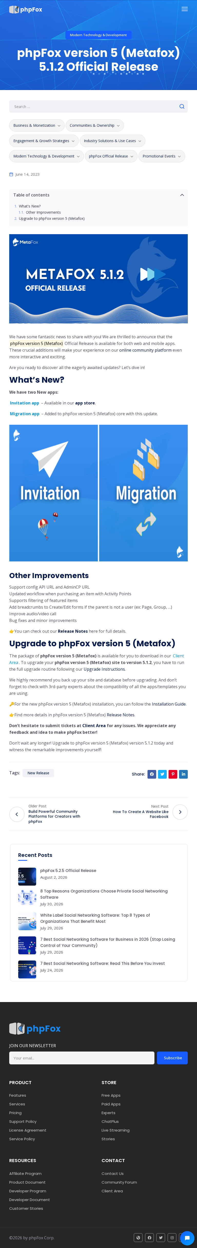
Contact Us (113, 1173)
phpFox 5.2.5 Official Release (68, 870)
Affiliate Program (25, 1173)
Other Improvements (43, 212)
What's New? (30, 206)
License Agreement (27, 1130)
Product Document (27, 1182)
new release (38, 772)
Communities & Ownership (92, 125)
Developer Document (29, 1199)
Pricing (15, 1112)
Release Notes (73, 631)
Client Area (112, 1191)
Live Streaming (116, 1130)
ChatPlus (110, 1121)
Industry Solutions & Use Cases (110, 140)
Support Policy (22, 1121)
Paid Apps (111, 1104)
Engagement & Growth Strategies (41, 140)
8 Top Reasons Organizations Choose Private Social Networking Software (104, 894)
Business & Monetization (34, 125)
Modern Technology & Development (98, 35)
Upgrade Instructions (104, 669)
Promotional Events (159, 156)
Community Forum (119, 1182)
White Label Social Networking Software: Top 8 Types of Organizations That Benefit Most (95, 918)
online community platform (145, 350)
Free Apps (111, 1095)
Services (17, 1104)
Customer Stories (26, 1208)
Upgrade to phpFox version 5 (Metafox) (52, 218)
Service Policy (22, 1139)
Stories (108, 1139)
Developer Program (27, 1191)
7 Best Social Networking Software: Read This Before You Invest (102, 963)
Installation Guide (169, 704)
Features (17, 1095)
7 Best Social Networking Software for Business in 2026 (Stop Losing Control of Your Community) (107, 942)
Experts (108, 1112)
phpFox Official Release (108, 156)
